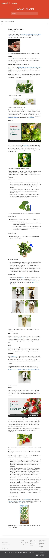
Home (2, 21)
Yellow (14, 35)
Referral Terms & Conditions (42, 541)
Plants (6, 21)
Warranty (32, 545)
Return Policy (33, 543)
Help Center (14, 3)
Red (10, 35)
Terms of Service (24, 542)
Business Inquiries (41, 547)
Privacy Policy (42, 552)
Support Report (5, 542)
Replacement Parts (42, 544)
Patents (22, 540)
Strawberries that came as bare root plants (30, 34)
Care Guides (10, 21)
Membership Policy (32, 541)
